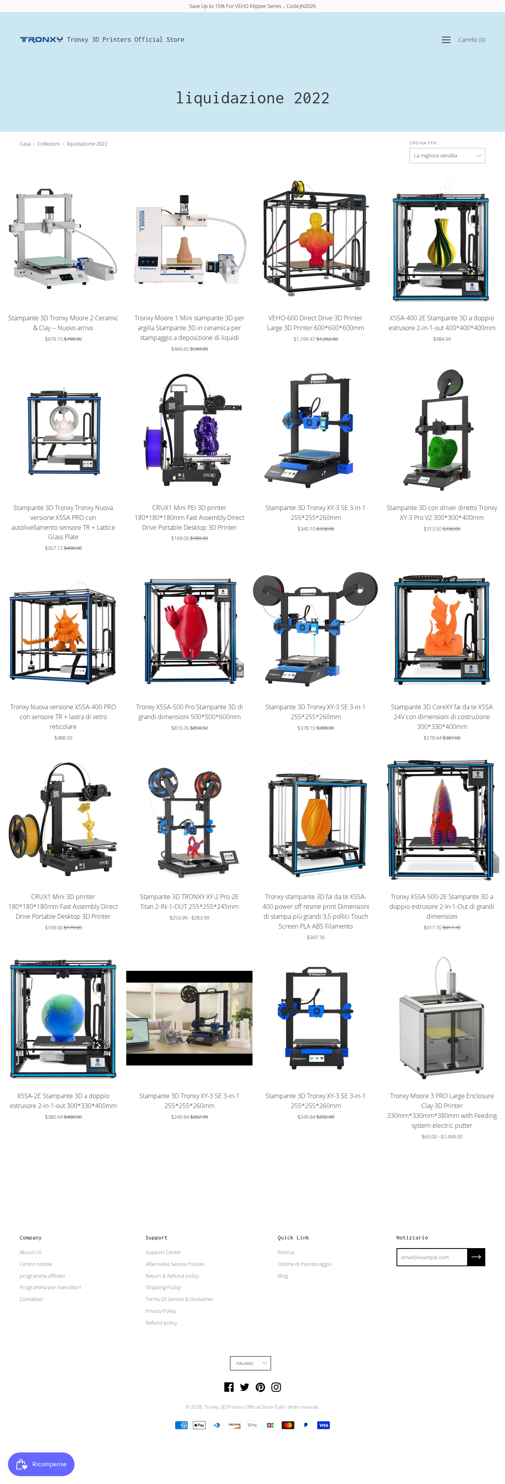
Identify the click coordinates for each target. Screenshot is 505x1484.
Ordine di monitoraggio (305, 1263)
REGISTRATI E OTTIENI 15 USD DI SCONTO (252, 5)
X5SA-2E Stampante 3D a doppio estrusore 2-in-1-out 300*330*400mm (63, 1101)
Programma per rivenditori (50, 1287)
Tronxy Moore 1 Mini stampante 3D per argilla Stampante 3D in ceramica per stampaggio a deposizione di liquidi (189, 328)
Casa (25, 143)
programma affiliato (42, 1275)
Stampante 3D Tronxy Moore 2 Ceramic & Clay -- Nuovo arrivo (63, 323)
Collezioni (48, 143)
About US (30, 1252)
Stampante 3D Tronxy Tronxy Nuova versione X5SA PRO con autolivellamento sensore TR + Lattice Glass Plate (63, 522)
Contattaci (31, 1299)
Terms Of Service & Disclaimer (179, 1299)
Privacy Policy (161, 1310)
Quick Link (293, 1237)
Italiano (245, 1363)
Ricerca (286, 1252)
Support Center (163, 1252)
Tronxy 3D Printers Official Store (125, 39)
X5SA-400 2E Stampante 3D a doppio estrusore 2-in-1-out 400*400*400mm (442, 323)
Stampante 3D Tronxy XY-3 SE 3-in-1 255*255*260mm (316, 512)
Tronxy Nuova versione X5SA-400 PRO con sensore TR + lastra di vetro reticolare (63, 717)
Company (31, 1237)
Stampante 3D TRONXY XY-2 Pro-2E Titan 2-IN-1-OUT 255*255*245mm (189, 901)
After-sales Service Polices (175, 1263)
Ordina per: (424, 143)
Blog (283, 1275)
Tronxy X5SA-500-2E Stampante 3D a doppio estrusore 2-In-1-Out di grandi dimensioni (441, 906)
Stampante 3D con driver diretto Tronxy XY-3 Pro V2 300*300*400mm (442, 512)
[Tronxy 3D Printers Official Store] (41, 40)
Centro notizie (36, 1263)
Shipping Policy (163, 1287)
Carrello (471, 39)
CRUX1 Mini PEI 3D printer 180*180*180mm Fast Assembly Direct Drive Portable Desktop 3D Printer (189, 517)
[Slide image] (63, 240)
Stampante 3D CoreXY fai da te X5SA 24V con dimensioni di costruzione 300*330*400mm (442, 717)
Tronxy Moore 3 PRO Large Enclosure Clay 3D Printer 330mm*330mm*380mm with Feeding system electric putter (442, 1111)
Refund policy (161, 1322)
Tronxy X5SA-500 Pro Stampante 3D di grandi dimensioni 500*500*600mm (189, 712)
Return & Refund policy (172, 1275)
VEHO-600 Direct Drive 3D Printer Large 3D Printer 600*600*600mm (315, 323)
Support (157, 1237)
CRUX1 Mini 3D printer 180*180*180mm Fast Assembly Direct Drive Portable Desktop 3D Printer (63, 906)
